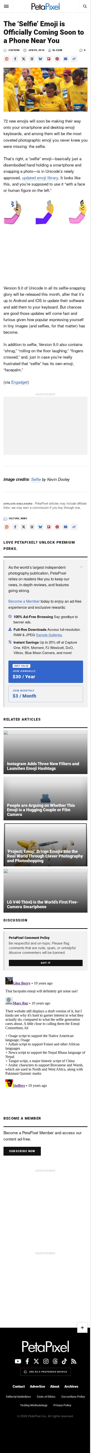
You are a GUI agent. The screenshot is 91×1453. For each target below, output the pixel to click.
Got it (45, 962)
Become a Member (24, 601)
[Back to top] (82, 1328)
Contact (19, 1386)
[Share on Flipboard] (49, 59)
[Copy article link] (74, 59)
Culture (14, 50)
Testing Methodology (33, 1405)
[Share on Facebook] (15, 59)
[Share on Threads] (32, 59)
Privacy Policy (62, 1405)
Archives (71, 1386)
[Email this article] (65, 59)
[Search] (84, 6)
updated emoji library (40, 177)
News (24, 518)
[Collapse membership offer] (81, 567)
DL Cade (57, 50)
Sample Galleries (49, 634)
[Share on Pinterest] (57, 59)
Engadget (19, 382)
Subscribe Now (22, 1151)
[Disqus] (46, 1033)
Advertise (37, 1386)
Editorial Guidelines (18, 1396)
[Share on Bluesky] (40, 59)
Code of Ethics (46, 1396)
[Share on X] (23, 59)
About (54, 1386)
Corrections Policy (73, 1396)
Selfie (36, 479)
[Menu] (6, 6)
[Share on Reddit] (7, 59)
